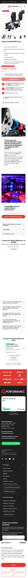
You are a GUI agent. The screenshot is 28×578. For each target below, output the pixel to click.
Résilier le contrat (8, 514)
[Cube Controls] (7, 382)
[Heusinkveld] (7, 379)
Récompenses (6, 476)
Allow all (13, 565)
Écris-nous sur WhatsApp (12, 443)
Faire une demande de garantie (11, 487)
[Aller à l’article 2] (9, 37)
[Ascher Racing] (19, 382)
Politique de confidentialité (9, 500)
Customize (12, 569)
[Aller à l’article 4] (20, 37)
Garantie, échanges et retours (10, 483)
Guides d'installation (8, 471)
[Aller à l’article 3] (15, 37)
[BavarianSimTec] (19, 379)
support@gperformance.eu (8, 438)
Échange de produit (9, 491)
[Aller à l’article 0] (3, 37)
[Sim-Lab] (7, 375)
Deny (13, 574)
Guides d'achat (6, 468)
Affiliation (5, 473)
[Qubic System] (20, 375)
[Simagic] (19, 372)
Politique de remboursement (10, 508)
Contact (5, 478)
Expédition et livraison (8, 481)
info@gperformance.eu (7, 433)
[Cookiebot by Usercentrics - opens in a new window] (19, 543)
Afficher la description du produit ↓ (13, 216)
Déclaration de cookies (8, 503)
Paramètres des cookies (9, 511)
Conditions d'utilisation (8, 506)
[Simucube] (7, 372)
